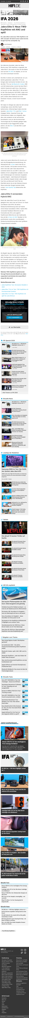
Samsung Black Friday (7, 984)
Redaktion (4, 998)
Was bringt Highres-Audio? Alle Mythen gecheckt (13, 641)
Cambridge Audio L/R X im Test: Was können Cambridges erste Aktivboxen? (14, 890)
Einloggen (18, 984)
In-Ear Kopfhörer (6, 968)
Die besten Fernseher (7, 960)
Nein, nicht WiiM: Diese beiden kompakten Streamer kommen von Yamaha (13, 923)
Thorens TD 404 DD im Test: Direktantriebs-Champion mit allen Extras (14, 893)
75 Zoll (11, 961)
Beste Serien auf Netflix (21, 960)
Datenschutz (10, 1016)
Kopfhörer (10, 22)
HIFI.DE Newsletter (6, 300)
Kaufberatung (5, 1007)
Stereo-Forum (19, 988)
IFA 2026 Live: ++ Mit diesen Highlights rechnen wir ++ (14, 909)
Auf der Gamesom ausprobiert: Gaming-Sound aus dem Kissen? (14, 912)
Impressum (26, 1017)
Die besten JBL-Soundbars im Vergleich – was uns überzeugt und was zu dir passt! (13, 612)
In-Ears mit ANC (12, 217)
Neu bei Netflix (19, 963)
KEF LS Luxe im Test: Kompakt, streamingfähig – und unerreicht (13, 897)
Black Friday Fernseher (7, 974)
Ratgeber (4, 1009)
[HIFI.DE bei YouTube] (21, 1)
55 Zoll (3, 961)
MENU (3, 1)
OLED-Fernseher (6, 963)
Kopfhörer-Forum (20, 994)
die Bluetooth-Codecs (18, 84)
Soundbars (4, 965)
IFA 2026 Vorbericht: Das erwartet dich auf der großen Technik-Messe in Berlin (14, 915)
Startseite (4, 22)
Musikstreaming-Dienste (22, 979)
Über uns (4, 999)
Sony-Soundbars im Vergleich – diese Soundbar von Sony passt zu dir (12, 616)
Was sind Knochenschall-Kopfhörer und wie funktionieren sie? (14, 661)
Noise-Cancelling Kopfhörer (6, 970)
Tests (3, 1004)
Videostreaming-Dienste (22, 978)
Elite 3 (12, 125)
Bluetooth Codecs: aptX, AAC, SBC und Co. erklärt (14, 652)
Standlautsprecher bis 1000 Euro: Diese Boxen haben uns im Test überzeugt (13, 625)
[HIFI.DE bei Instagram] (23, 1)
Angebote (4, 1012)
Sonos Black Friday (6, 979)
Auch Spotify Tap (11, 187)
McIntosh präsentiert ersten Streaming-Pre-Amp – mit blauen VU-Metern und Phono (14, 919)
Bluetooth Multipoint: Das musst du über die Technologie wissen (14, 670)
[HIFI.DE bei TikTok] (25, 1)
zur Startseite (15, 327)
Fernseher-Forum (20, 989)
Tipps (3, 1011)
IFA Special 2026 (9, 340)
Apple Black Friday (6, 987)
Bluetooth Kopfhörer (6, 966)
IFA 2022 (11, 71)
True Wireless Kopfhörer (19, 22)
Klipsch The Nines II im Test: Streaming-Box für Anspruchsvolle (12, 900)
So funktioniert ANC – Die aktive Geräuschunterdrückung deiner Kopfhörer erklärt (14, 646)
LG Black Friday (5, 986)
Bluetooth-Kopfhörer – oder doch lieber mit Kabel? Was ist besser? (14, 656)
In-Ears (13, 164)
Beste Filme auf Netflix (21, 961)
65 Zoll (7, 961)
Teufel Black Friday (6, 982)
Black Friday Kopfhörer (7, 976)
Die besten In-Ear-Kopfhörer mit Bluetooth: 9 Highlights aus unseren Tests (14, 621)
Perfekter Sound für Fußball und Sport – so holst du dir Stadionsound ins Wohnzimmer (14, 607)
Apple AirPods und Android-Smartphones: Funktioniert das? (14, 665)
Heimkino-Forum (20, 991)
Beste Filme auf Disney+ (22, 974)
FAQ (17, 986)
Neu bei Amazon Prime (21, 971)
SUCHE (9, 1)
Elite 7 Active (22, 111)
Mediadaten (3, 1016)
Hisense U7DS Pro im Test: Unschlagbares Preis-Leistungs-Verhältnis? (14, 886)
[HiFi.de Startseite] (14, 5)
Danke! (3, 1001)
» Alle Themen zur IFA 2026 (10, 392)
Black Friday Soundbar (7, 978)
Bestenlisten (5, 1006)
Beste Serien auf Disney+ (22, 973)
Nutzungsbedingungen (19, 1016)
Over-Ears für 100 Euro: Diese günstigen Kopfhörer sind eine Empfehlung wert (13, 630)
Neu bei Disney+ (20, 976)
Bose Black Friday (6, 981)
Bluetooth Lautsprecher (7, 973)
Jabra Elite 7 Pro (11, 111)
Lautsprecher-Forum (21, 992)
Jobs (3, 1003)
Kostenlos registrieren (21, 983)
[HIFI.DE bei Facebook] (27, 1)
